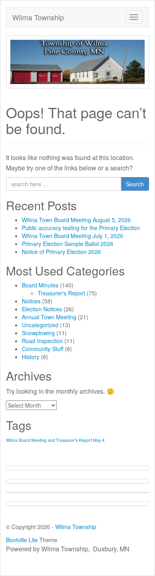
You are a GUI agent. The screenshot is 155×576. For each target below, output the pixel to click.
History (30, 357)
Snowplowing (38, 333)
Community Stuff (42, 349)
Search (135, 184)
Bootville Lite (22, 540)
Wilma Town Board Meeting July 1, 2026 (72, 236)
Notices (31, 301)
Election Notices (42, 309)
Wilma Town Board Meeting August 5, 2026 (76, 220)
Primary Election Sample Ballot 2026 (67, 244)
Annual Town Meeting (49, 317)
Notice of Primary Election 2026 (61, 252)
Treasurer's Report (61, 293)
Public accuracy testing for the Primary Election (81, 228)
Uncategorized (40, 325)
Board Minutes (40, 285)
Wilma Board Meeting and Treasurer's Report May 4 (55, 440)
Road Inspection (42, 341)
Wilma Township (38, 17)
